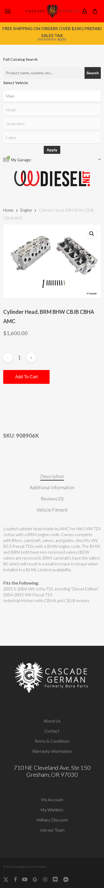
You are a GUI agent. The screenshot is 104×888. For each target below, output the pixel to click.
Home (8, 210)
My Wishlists (52, 809)
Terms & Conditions (52, 740)
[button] (8, 11)
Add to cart (26, 377)
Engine (26, 210)
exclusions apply (52, 39)
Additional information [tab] (52, 487)
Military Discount (52, 819)
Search (92, 73)
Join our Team (52, 829)
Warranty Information (52, 751)
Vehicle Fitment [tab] (52, 510)
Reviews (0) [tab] (52, 498)
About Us (52, 720)
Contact (52, 730)
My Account (52, 799)
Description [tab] (52, 476)
